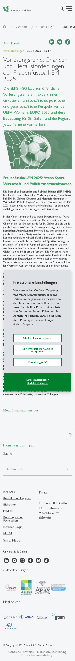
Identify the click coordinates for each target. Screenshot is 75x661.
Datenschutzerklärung (37, 380)
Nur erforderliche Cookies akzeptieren (37, 350)
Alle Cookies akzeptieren (37, 338)
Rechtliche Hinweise (37, 383)
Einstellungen (36, 362)
